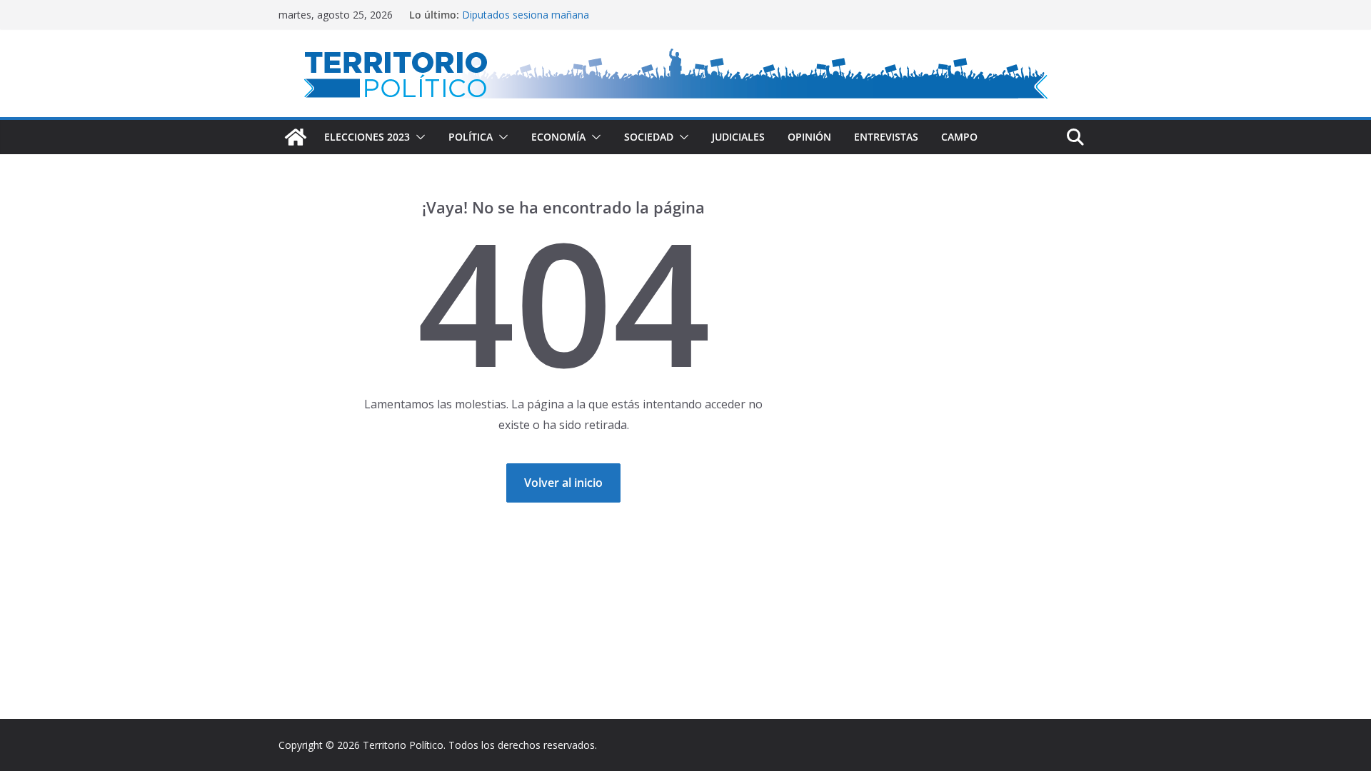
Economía (558, 136)
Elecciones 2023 (367, 136)
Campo (959, 136)
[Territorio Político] (295, 137)
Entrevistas (886, 136)
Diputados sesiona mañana (525, 14)
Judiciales (738, 136)
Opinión (809, 136)
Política (470, 136)
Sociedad (648, 136)
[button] (418, 137)
